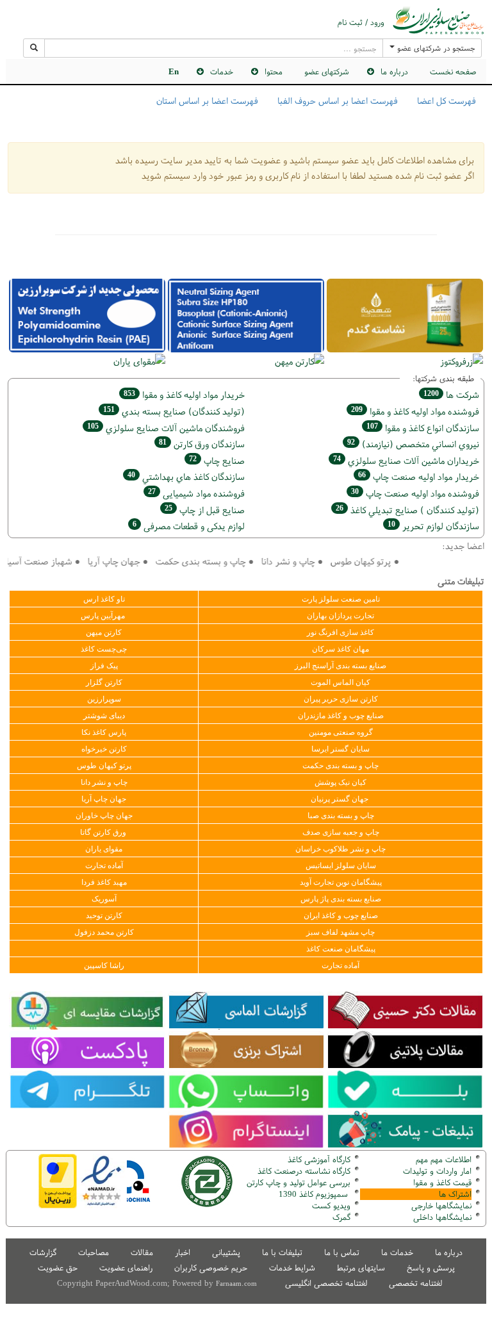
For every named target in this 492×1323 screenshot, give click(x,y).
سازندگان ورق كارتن (202, 443)
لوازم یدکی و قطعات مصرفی (189, 525)
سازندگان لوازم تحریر (433, 525)
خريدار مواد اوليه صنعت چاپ (418, 476)
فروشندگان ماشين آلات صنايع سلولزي (166, 427)
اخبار (182, 1252)
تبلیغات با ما (282, 1252)
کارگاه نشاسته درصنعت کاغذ (302, 1171)
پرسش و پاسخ (431, 1267)
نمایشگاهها (441, 1205)
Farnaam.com (236, 1283)
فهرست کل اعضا (446, 100)
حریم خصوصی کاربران (210, 1267)
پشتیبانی (226, 1252)
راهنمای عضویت (125, 1267)
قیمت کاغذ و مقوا (442, 1182)
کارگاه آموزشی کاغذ (319, 1159)
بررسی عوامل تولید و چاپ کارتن (298, 1182)
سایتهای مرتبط (361, 1267)
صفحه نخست (453, 71)
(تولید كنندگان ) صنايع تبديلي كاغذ (407, 509)
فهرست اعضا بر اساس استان (207, 100)
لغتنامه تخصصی (415, 1283)
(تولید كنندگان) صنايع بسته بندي (174, 411)
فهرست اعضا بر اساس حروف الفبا (337, 100)
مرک (339, 1217)
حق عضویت (58, 1267)
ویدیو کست (331, 1205)
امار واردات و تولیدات (437, 1171)
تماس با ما (341, 1252)
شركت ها (451, 394)
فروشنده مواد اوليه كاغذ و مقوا (415, 411)
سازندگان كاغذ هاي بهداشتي (186, 476)
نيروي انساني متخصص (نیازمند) (413, 443)
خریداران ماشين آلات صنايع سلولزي (406, 460)
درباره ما (449, 1252)
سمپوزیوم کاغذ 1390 (314, 1194)
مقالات (142, 1252)
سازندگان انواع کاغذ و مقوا (422, 427)
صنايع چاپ (217, 460)
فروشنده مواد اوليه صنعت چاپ (415, 493)
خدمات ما (397, 1252)
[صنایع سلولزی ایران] (438, 20)
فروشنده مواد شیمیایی (196, 493)
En (173, 71)
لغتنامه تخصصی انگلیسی (326, 1283)
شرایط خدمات (292, 1267)
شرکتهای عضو (326, 71)
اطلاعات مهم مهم (444, 1159)
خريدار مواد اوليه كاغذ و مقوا (184, 394)
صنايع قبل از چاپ (205, 509)
